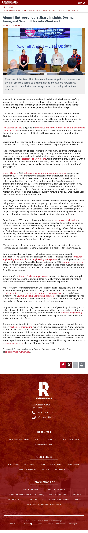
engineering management (45, 259)
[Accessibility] (84, 2)
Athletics (46, 469)
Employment (30, 464)
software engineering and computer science (45, 173)
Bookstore (55, 464)
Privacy (12, 523)
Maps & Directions (44, 444)
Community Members (60, 499)
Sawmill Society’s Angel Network (34, 276)
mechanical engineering (65, 220)
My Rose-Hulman (70, 439)
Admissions (13, 464)
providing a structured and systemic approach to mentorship (32, 293)
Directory (52, 439)
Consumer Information (56, 523)
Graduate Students (58, 494)
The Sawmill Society (12, 127)
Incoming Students (55, 489)
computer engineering (72, 262)
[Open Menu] (80, 3)
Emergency (73, 523)
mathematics (21, 259)
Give (43, 464)
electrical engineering (71, 312)
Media (78, 499)
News (10, 7)
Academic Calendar (19, 439)
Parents (77, 494)
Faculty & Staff (37, 499)
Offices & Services (27, 469)
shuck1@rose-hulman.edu (17, 351)
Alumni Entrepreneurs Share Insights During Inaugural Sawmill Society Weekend (43, 11)
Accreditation (62, 469)
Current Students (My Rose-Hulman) (25, 494)
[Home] (4, 7)
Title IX (40, 523)
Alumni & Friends (15, 499)
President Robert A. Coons (33, 158)
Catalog (38, 439)
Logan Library (73, 464)
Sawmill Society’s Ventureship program (35, 295)
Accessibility (24, 523)
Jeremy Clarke (9, 173)
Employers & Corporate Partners (44, 504)
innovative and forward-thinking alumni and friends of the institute (44, 129)
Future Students (31, 489)
